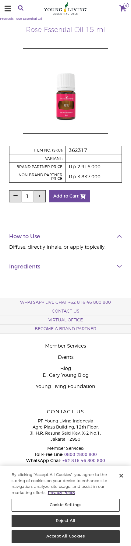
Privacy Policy (61, 493)
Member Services (65, 346)
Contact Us (66, 311)
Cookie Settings (65, 505)
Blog (65, 368)
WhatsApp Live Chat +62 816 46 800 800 (65, 302)
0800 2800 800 (80, 455)
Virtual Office (65, 320)
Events (65, 357)
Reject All (65, 521)
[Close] (121, 475)
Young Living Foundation (65, 386)
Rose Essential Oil (28, 18)
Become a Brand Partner (65, 329)
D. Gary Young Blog (66, 375)
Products (7, 18)
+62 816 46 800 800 (83, 461)
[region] (65, 506)
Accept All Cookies (65, 536)
